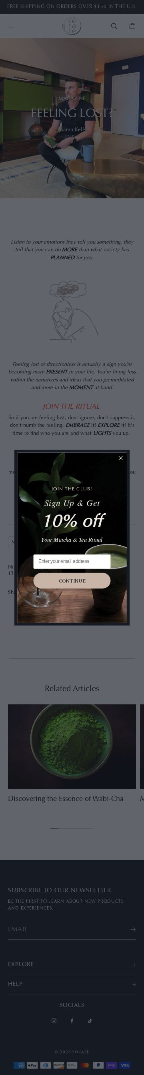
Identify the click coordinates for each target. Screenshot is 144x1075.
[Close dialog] (120, 458)
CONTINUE (72, 580)
